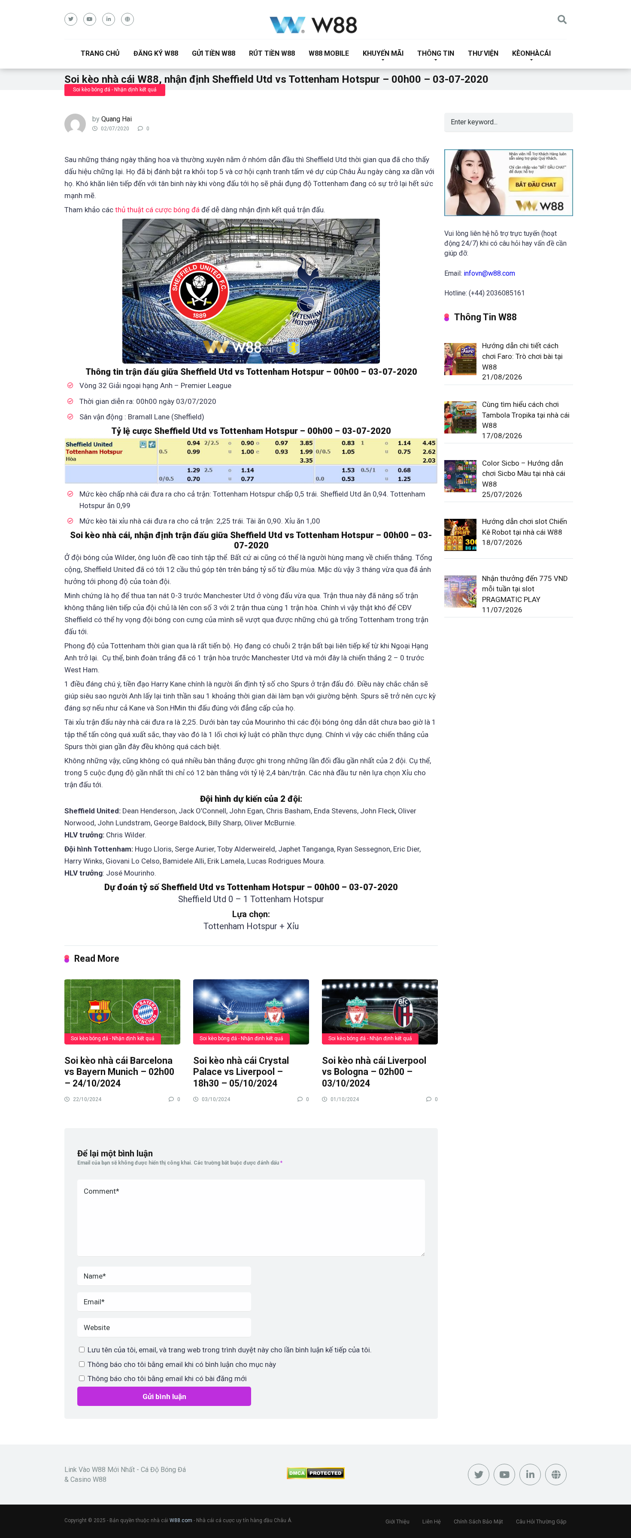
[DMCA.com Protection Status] (316, 1477)
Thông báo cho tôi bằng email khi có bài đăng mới (167, 1378)
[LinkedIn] (108, 19)
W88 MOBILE (329, 53)
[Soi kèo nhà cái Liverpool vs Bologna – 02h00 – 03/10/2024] (380, 1011)
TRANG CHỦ (100, 53)
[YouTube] (89, 19)
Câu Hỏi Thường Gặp (541, 1521)
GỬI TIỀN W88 (213, 53)
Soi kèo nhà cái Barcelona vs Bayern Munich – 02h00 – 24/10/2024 (119, 1072)
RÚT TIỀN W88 (272, 53)
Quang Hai (116, 119)
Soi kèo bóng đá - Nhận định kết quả (115, 90)
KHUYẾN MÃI (383, 53)
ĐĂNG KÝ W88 (155, 53)
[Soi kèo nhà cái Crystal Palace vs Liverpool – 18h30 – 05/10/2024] (251, 1011)
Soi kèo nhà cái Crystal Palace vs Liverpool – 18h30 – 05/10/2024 (241, 1072)
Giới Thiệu (397, 1521)
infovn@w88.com (489, 273)
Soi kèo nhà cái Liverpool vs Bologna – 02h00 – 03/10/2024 (374, 1072)
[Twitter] (70, 19)
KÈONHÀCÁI (531, 53)
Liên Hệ (431, 1521)
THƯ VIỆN (483, 53)
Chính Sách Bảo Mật (478, 1521)
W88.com (181, 1520)
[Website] (127, 19)
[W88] (316, 24)
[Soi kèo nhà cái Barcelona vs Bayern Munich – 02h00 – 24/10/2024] (122, 1011)
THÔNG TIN (435, 53)
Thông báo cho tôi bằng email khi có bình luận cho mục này (182, 1364)
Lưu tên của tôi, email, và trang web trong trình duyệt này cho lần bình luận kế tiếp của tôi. (230, 1349)
